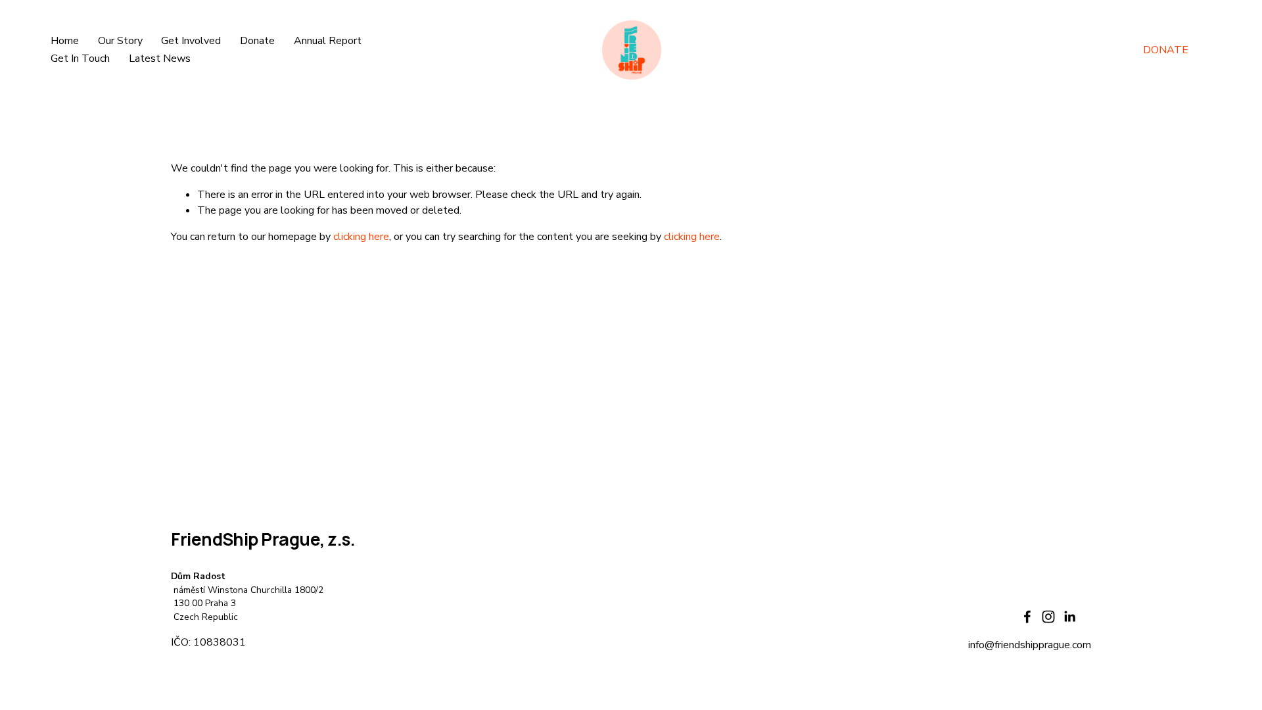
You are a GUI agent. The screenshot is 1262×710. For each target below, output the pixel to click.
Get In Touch (80, 58)
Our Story (120, 41)
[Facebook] (1027, 616)
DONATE (1165, 50)
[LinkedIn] (1069, 616)
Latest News (160, 58)
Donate (257, 41)
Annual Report (328, 41)
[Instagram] (1048, 616)
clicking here (361, 236)
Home (65, 41)
